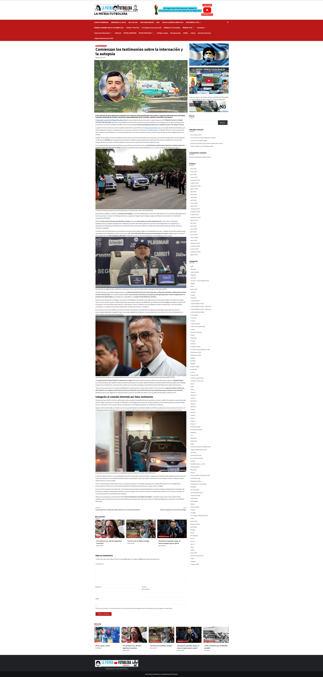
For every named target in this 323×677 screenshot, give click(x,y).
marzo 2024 (194, 203)
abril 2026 (193, 174)
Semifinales (194, 527)
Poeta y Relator (195, 507)
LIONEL (185, 33)
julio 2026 (193, 168)
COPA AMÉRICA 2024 (192, 22)
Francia (193, 372)
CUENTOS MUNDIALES (101, 22)
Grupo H (193, 424)
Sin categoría (194, 535)
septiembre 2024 (195, 186)
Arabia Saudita (195, 272)
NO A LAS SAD (133, 22)
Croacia (193, 321)
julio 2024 (193, 191)
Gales (192, 386)
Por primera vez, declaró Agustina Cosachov (203, 137)
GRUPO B (193, 401)
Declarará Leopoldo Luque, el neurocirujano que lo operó (207, 143)
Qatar (192, 518)
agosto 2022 (194, 254)
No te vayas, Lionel (196, 135)
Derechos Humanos (204, 33)
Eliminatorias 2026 (196, 352)
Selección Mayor (195, 524)
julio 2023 (193, 223)
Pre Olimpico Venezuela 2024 (151, 28)
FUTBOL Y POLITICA (132, 28)
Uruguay (193, 561)
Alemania (193, 269)
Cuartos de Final (195, 323)
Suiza (192, 547)
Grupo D (193, 412)
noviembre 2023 (195, 211)
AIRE (158, 22)
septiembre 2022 (195, 252)
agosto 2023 (194, 220)
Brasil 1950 (194, 289)
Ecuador (193, 341)
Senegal (193, 530)
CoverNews (164, 674)
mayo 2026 (194, 171)
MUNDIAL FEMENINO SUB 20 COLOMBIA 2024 (109, 28)
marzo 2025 (194, 177)
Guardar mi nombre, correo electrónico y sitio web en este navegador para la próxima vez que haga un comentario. (134, 608)
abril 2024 (193, 200)
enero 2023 (194, 240)
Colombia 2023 (195, 300)
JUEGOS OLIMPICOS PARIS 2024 (172, 22)
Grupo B (193, 404)
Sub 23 (192, 544)
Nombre (98, 587)
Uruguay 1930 (195, 564)
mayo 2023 (194, 229)
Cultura (192, 33)
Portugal (193, 512)
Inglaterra (193, 432)
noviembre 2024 (195, 180)
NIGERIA (193, 487)
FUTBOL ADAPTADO (129, 33)
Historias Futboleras (196, 429)
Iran (192, 435)
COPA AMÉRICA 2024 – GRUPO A (201, 306)
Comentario (99, 564)
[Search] (228, 22)
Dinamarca (194, 338)
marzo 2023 (194, 234)
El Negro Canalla (162, 33)
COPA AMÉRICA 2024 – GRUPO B (201, 309)
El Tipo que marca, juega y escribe (200, 349)
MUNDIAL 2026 (187, 28)
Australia (193, 278)
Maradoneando (175, 33)
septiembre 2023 (195, 217)
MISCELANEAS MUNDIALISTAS (200, 475)
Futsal (192, 384)
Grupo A (193, 392)
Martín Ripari (98, 648)
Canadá (193, 295)
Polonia (193, 510)
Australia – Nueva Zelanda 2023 (200, 280)
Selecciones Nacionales (102, 33)
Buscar (191, 116)
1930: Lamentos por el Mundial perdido (202, 146)
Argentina (193, 275)
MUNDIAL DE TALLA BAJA (172, 28)
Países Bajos (194, 498)
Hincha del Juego (195, 426)
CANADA (193, 298)
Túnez (192, 558)
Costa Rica (194, 318)
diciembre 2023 (195, 209)
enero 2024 (194, 206)
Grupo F (193, 418)
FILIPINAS (194, 369)
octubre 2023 (194, 214)
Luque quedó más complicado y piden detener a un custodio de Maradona (117, 509)
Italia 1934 (194, 441)
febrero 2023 (194, 237)
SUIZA (192, 550)
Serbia (192, 532)
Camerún (193, 292)
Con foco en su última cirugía (138, 541)
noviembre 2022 (195, 246)
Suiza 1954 (194, 553)
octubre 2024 (194, 183)
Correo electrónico (146, 589)
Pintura (193, 504)
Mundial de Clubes (196, 481)
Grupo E (193, 415)
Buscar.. (222, 123)
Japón (192, 444)
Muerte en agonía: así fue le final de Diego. (173, 509)
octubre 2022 (194, 249)
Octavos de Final (195, 495)
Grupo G (193, 421)
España (193, 358)
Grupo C (193, 409)
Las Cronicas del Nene (197, 458)
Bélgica (193, 283)
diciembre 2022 (195, 243)
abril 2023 (193, 231)
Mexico (193, 472)
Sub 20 (192, 541)
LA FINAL (193, 452)
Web (97, 599)
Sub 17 (192, 538)
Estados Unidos (195, 366)
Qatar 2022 (194, 521)
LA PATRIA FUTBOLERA (110, 14)
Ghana (192, 389)
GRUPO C (193, 406)
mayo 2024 (194, 197)
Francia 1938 (194, 375)
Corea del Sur (194, 315)
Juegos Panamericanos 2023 (103, 38)
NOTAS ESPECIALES (145, 33)
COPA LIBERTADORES (147, 22)
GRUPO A (193, 395)
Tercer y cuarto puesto (197, 555)
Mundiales (200, 28)
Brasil (192, 286)
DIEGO (193, 335)
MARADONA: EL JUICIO (118, 22)
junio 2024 (194, 194)
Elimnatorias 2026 (196, 355)
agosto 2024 (194, 189)
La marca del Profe (196, 455)
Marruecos (194, 469)
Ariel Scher (207, 650)
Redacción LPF (100, 57)
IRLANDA (193, 438)
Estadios (193, 363)
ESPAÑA (193, 361)
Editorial (118, 33)
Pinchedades (194, 501)
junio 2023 (194, 226)
